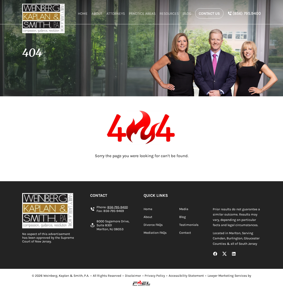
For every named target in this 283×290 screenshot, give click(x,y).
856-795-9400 (117, 207)
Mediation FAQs (155, 233)
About (97, 13)
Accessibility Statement (186, 276)
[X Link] (224, 254)
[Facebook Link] (215, 254)
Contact (185, 233)
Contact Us (209, 13)
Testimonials (188, 225)
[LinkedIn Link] (233, 254)
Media (183, 209)
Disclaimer (133, 276)
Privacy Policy (155, 276)
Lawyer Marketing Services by (229, 276)
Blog (187, 13)
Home (83, 13)
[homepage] (43, 18)
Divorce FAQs (153, 225)
